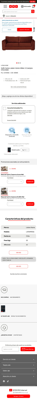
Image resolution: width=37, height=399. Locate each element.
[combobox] (25, 150)
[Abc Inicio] (13, 6)
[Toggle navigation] (5, 6)
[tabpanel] (18, 43)
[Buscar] (32, 11)
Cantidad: (10, 178)
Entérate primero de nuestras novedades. (18, 345)
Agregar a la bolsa (18, 396)
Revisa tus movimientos (13, 316)
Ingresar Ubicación (25, 29)
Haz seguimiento (10, 297)
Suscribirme (29, 349)
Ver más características (18, 87)
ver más (32, 1)
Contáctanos (11, 335)
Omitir (9, 29)
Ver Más (18, 252)
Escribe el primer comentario (18, 274)
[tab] (16, 62)
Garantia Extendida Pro (14, 108)
